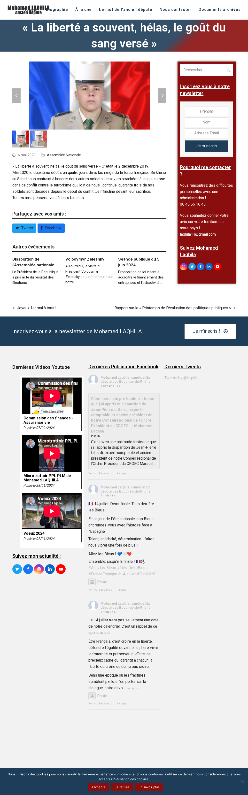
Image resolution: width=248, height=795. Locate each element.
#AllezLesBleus (102, 567)
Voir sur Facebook (100, 473)
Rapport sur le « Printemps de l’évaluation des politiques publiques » (173, 308)
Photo (102, 582)
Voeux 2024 (34, 533)
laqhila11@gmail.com (198, 234)
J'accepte (98, 787)
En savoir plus (149, 787)
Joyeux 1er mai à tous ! (34, 308)
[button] (16, 95)
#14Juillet (127, 574)
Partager (121, 473)
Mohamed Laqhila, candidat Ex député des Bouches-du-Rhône (125, 380)
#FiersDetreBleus (132, 567)
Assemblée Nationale (64, 155)
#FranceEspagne (102, 574)
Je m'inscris (206, 146)
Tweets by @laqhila (181, 378)
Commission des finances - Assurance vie (48, 420)
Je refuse (122, 787)
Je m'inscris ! (206, 331)
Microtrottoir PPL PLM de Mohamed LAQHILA (47, 478)
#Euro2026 (146, 574)
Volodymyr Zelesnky (84, 259)
